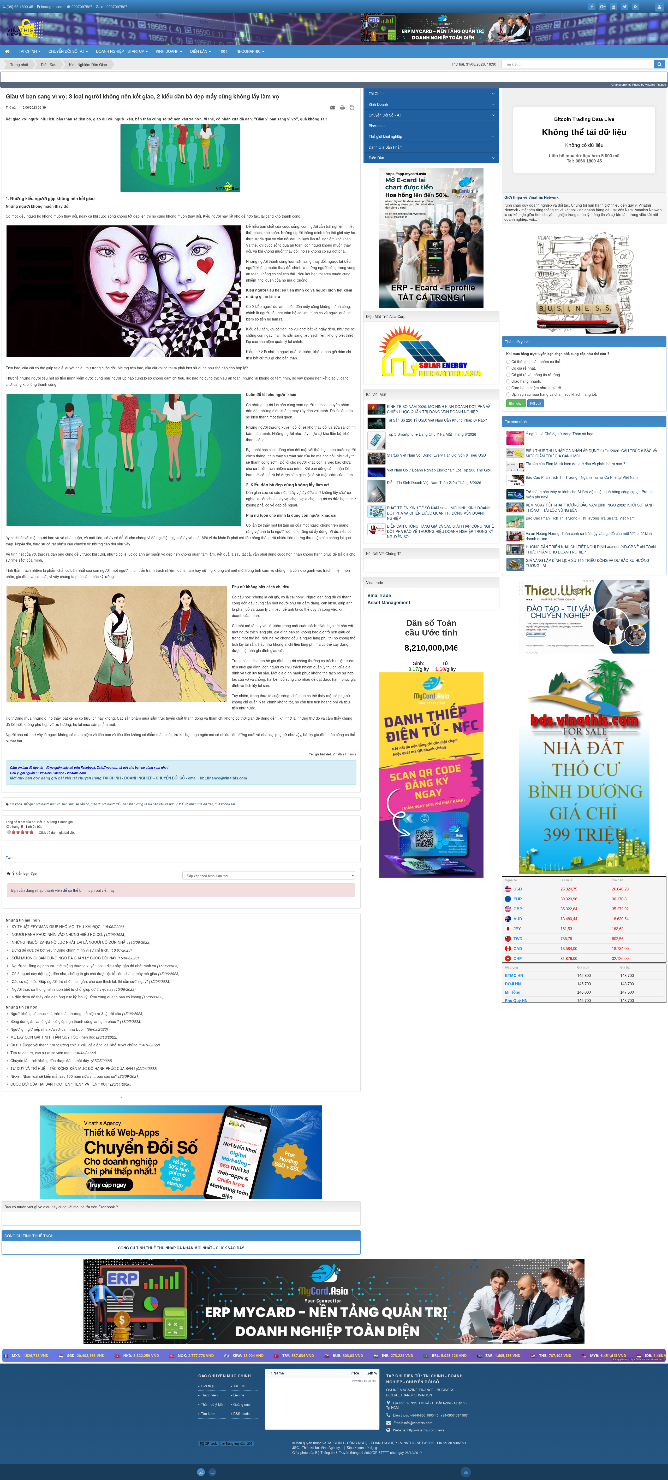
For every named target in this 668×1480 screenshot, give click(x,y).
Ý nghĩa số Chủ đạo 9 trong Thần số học (559, 433)
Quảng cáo (241, 1404)
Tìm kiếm (208, 1413)
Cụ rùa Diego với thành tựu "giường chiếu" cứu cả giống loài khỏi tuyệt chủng (74, 1044)
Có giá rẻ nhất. (523, 368)
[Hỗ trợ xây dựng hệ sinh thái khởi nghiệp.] (584, 280)
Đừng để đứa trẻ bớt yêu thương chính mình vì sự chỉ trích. (60, 950)
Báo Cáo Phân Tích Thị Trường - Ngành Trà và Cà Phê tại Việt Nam (582, 477)
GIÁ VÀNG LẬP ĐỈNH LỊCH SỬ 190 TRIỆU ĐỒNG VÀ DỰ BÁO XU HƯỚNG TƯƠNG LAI (587, 563)
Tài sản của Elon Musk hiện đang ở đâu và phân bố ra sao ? (575, 463)
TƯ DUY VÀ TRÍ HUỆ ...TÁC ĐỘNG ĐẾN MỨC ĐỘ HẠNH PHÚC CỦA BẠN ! (72, 1068)
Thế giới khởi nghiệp (385, 136)
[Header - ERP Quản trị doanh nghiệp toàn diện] (445, 27)
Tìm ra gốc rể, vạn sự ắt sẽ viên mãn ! (42, 1052)
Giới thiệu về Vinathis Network (531, 197)
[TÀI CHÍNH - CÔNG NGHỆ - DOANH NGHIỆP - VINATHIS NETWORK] (24, 28)
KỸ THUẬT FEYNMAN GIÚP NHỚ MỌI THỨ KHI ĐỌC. (57, 926)
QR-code (211, 1443)
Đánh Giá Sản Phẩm (386, 147)
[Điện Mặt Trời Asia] (431, 350)
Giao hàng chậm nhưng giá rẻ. (536, 387)
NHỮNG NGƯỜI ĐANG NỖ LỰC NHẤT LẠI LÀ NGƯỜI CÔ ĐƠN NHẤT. (70, 942)
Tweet (11, 857)
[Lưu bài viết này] (352, 107)
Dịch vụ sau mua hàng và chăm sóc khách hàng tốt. (554, 394)
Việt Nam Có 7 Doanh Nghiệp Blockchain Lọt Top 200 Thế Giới (439, 470)
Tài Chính (377, 93)
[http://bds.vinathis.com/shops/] (584, 764)
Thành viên (209, 1394)
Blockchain (377, 125)
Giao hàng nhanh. (526, 381)
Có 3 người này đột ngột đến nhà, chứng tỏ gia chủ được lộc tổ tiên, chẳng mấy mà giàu (84, 973)
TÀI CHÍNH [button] (28, 51)
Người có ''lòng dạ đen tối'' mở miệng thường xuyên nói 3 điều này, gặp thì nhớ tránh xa (84, 965)
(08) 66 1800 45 (20, 6)
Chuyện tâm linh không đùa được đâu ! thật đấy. (50, 1060)
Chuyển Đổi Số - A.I (385, 115)
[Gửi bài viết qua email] (333, 107)
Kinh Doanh (378, 104)
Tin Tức (239, 1385)
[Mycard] (431, 774)
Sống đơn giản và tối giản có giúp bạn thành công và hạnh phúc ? (64, 1021)
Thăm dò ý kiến (212, 1404)
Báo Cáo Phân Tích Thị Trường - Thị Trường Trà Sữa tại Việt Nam (580, 518)
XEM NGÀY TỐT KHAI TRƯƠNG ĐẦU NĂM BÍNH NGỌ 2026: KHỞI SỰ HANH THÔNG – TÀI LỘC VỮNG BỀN (590, 507)
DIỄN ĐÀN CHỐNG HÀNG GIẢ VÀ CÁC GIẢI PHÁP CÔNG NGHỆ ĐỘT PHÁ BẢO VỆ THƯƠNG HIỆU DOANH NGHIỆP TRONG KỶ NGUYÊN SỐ (440, 531)
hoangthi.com (52, 6)
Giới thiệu (208, 1385)
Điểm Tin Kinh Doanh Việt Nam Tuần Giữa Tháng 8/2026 (434, 482)
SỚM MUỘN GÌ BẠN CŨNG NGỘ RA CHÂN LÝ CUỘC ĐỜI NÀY (64, 957)
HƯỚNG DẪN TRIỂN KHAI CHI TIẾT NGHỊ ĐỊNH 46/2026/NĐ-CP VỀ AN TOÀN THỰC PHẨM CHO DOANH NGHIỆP (591, 549)
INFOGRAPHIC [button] (248, 51)
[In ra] (343, 107)
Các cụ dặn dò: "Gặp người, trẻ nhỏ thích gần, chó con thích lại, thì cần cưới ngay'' (80, 981)
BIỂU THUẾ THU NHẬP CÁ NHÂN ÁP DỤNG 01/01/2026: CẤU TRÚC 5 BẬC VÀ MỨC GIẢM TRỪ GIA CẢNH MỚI (591, 453)
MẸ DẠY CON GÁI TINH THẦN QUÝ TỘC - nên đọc (52, 1037)
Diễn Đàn (376, 157)
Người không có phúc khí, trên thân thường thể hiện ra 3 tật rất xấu (65, 1013)
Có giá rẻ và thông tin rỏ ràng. (536, 374)
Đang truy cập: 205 (239, 1443)
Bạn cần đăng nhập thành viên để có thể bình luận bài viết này (63, 890)
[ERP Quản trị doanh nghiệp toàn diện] (334, 1301)
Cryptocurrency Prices (625, 84)
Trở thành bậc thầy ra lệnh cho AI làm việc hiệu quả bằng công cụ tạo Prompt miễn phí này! (590, 494)
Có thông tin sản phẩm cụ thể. (536, 361)
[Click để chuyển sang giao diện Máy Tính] (212, 1472)
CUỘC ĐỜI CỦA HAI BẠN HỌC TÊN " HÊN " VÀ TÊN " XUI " (59, 1084)
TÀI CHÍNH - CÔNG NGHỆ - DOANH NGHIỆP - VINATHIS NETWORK (380, 1442)
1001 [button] (223, 51)
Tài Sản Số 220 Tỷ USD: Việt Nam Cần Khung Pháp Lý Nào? (437, 420)
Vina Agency (330, 1447)
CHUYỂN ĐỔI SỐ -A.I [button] (67, 51)
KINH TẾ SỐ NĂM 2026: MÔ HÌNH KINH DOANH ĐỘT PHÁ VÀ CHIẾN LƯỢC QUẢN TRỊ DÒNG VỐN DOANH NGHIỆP (438, 409)
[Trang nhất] (8, 51)
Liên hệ (238, 1394)
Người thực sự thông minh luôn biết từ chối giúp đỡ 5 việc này (62, 989)
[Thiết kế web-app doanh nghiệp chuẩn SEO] (181, 1147)
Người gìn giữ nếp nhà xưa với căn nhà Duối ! (48, 1029)
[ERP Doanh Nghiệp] (431, 237)
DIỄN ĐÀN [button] (199, 51)
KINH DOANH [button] (168, 51)
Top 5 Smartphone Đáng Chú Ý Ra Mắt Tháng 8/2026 (431, 434)
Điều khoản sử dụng (362, 1447)
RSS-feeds (241, 1413)
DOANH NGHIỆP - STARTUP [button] (120, 51)
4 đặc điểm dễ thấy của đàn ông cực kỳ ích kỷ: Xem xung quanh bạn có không (76, 996)
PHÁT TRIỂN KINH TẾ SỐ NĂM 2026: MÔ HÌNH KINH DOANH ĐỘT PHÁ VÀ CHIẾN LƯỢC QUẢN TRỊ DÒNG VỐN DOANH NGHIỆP (438, 513)
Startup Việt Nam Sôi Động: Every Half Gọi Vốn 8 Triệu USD (436, 455)
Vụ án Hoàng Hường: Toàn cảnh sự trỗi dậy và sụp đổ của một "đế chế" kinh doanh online (589, 536)
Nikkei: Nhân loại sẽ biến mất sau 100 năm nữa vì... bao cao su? (63, 1076)
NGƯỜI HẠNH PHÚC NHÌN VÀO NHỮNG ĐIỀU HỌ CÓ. (57, 934)
